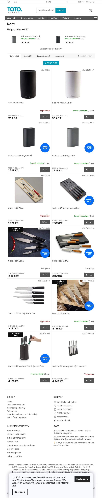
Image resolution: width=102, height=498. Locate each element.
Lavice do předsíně (21, 469)
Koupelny (85, 469)
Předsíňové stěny (37, 469)
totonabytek (62, 416)
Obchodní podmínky (16, 408)
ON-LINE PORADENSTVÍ (16, 438)
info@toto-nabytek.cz (66, 402)
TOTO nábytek (63, 413)
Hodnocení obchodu (16, 405)
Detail (45, 116)
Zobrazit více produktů (50, 49)
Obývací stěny (22, 464)
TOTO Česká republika (16, 417)
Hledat (60, 10)
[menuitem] (11, 18)
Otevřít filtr (51, 63)
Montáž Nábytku (14, 430)
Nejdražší (27, 56)
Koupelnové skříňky (20, 472)
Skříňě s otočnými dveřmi (82, 464)
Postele (11, 464)
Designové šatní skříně (64, 467)
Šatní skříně (53, 464)
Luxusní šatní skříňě (44, 467)
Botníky (78, 467)
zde (14, 485)
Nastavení (20, 492)
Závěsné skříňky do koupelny (77, 472)
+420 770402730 (64, 406)
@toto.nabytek (63, 420)
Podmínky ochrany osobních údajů (22, 414)
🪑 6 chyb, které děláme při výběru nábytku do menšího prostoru (73, 444)
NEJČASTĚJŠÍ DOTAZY (16, 434)
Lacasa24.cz (64, 464)
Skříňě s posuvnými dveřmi (23, 467)
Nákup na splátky (14, 456)
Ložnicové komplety (38, 464)
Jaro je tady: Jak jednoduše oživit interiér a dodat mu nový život (71, 431)
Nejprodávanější (43, 56)
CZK (80, 2)
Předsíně (86, 467)
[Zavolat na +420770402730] (10, 2)
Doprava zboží (13, 449)
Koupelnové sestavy (39, 472)
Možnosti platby (14, 452)
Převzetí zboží (13, 441)
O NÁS (48, 2)
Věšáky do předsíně (71, 469)
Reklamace (12, 411)
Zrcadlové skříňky (56, 472)
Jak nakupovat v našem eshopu (21, 445)
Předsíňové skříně (54, 469)
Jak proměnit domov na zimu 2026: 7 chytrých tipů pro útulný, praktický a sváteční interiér (73, 438)
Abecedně (59, 56)
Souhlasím (82, 479)
